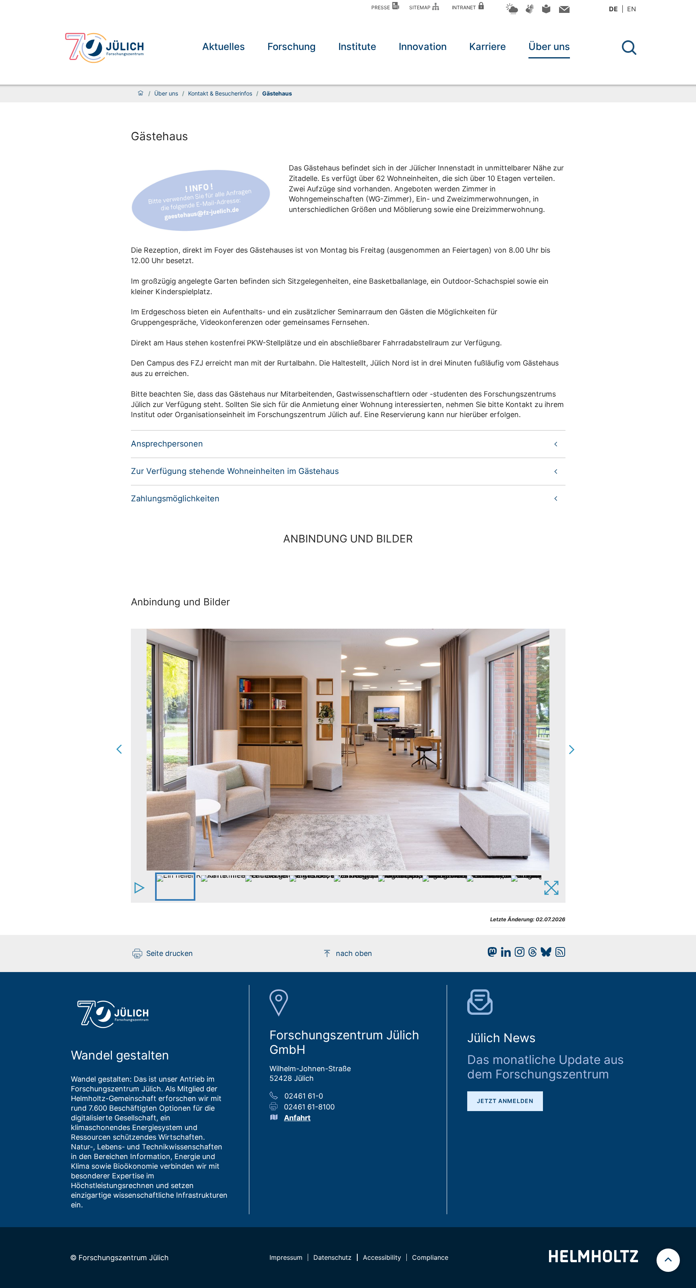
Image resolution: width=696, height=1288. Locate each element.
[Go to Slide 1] (175, 887)
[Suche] (629, 47)
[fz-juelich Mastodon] (490, 954)
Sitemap (421, 7)
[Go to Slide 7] (441, 887)
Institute (357, 46)
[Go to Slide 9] (530, 887)
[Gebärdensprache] (529, 13)
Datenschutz (332, 1257)
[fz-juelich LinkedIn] (504, 954)
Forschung (291, 46)
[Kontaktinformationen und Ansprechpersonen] (563, 11)
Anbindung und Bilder (180, 602)
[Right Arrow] (543, 749)
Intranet (465, 7)
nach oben (354, 953)
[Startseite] (140, 93)
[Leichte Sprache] (546, 12)
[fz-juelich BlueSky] (543, 954)
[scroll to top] (668, 1260)
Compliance (430, 1257)
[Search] (630, 48)
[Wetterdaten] (512, 13)
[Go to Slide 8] (485, 887)
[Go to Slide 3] (264, 887)
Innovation (423, 46)
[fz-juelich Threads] (530, 954)
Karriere (487, 46)
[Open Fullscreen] (553, 888)
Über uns (549, 46)
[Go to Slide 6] (397, 887)
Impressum (285, 1257)
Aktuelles (223, 46)
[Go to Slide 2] (219, 887)
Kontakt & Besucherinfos (220, 93)
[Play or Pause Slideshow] (141, 888)
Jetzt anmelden (505, 1100)
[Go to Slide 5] (352, 887)
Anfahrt (297, 1117)
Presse (381, 7)
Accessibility (382, 1257)
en (631, 9)
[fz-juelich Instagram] (517, 954)
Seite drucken (169, 953)
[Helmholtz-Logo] (593, 1259)
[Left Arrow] (151, 749)
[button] (348, 443)
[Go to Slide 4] (308, 887)
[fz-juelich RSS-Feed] (558, 954)
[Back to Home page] (104, 48)
